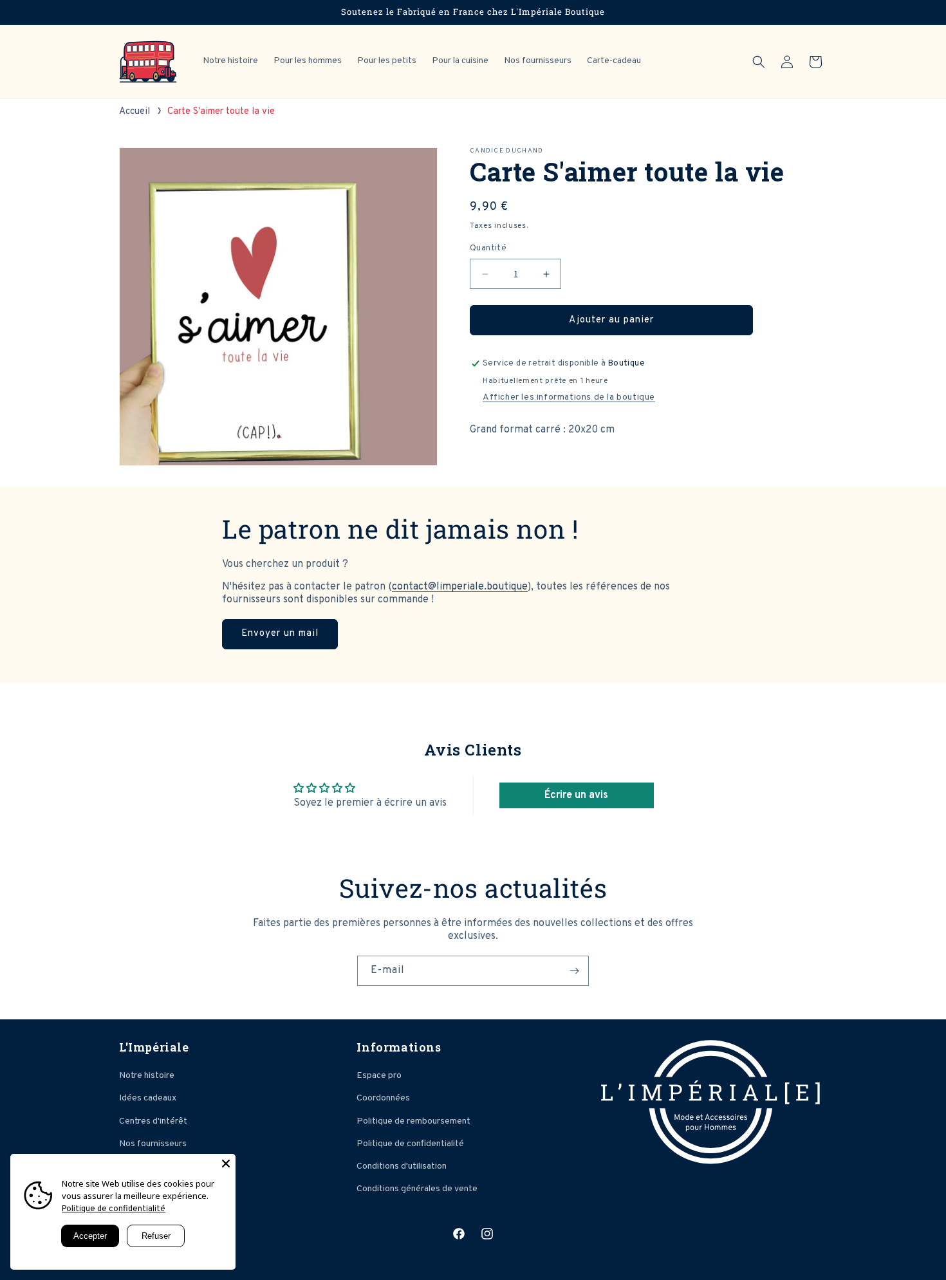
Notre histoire (146, 1075)
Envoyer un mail (280, 633)
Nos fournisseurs (153, 1143)
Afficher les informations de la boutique (569, 397)
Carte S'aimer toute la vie (221, 112)
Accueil (134, 112)
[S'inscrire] (574, 971)
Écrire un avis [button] (576, 795)
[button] (759, 62)
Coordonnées (383, 1098)
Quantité (488, 248)
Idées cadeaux (147, 1098)
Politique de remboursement (413, 1121)
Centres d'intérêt (153, 1121)
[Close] (225, 1163)
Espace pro (379, 1075)
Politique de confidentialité (410, 1143)
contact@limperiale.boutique (460, 586)
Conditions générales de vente (417, 1188)
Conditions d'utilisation (402, 1166)
